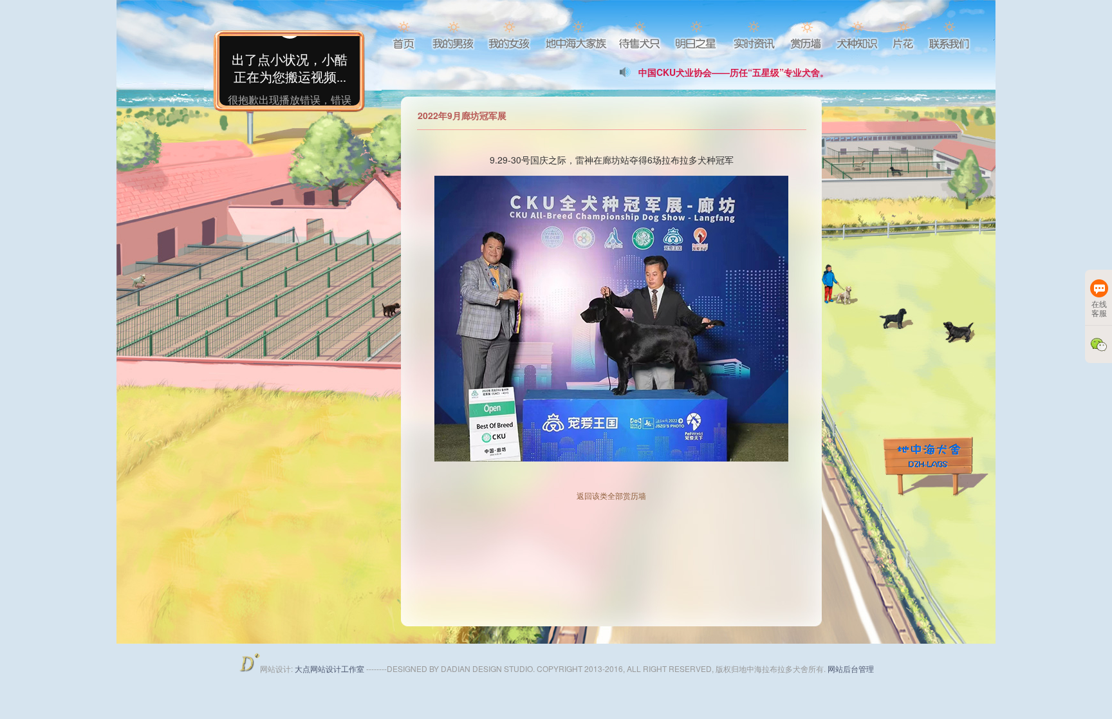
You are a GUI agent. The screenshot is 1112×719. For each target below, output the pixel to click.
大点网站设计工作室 (330, 668)
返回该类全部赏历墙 (611, 495)
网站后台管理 (851, 668)
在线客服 (1099, 308)
